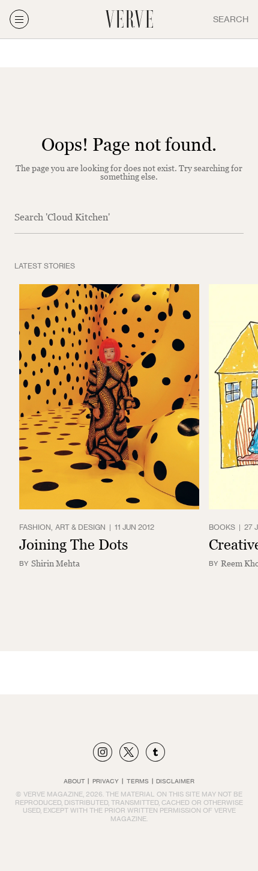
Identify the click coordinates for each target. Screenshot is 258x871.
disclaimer (175, 781)
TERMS (138, 781)
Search (230, 19)
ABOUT (74, 781)
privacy (105, 781)
